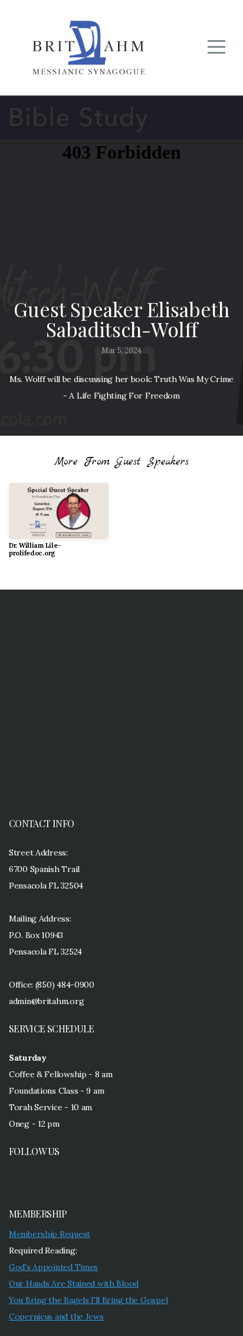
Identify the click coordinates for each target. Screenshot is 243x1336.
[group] (59, 525)
